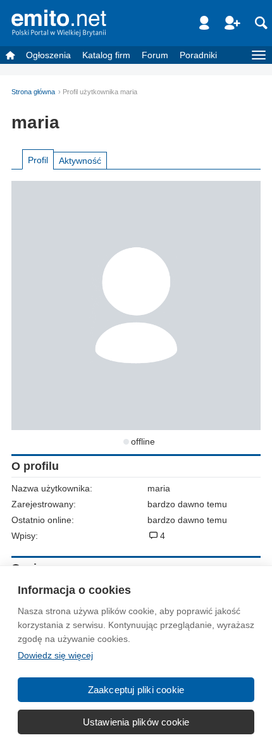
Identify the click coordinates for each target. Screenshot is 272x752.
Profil (38, 160)
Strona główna (33, 92)
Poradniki (198, 55)
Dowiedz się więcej (55, 655)
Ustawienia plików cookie (136, 722)
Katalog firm (106, 55)
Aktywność (80, 161)
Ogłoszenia (48, 55)
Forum (155, 55)
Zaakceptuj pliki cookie (136, 689)
